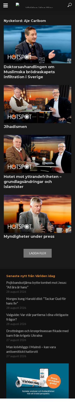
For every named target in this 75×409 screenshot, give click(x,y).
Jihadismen (15, 126)
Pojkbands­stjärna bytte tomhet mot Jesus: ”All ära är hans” (36, 284)
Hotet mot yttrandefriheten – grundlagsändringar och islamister (32, 181)
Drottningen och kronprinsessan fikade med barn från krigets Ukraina (37, 333)
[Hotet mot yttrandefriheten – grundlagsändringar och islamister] (37, 154)
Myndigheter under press (29, 236)
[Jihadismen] (37, 104)
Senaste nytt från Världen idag (30, 276)
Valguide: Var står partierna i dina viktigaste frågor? (37, 317)
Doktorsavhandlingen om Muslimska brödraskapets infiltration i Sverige (29, 72)
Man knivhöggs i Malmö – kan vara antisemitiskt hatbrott (31, 349)
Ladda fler (37, 253)
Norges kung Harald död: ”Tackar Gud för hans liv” (36, 301)
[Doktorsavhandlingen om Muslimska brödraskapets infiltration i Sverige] (37, 44)
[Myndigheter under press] (37, 214)
